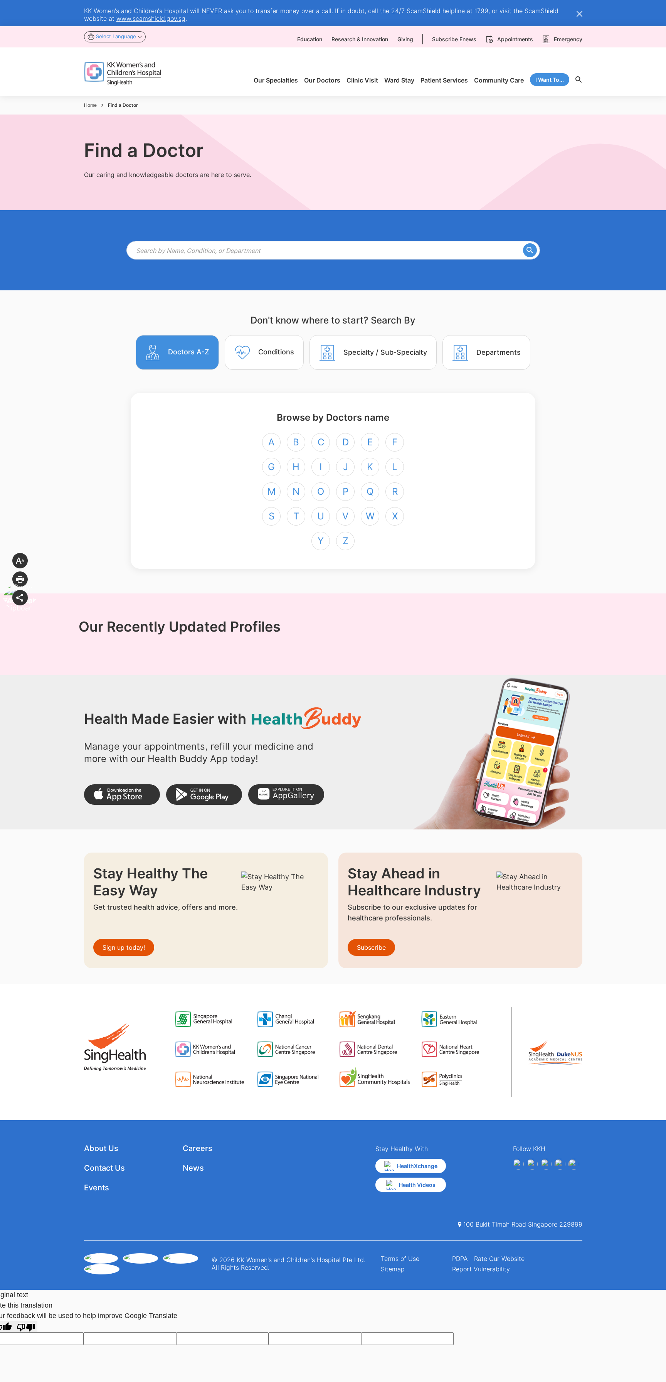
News (193, 1168)
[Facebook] (518, 1164)
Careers (197, 1148)
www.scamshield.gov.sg (150, 18)
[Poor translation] (25, 1326)
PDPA (460, 1258)
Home (90, 105)
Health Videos (417, 1184)
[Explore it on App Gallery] (286, 794)
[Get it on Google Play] (204, 794)
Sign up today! (124, 947)
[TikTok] (573, 1164)
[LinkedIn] (560, 1164)
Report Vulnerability (481, 1269)
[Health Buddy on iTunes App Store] (122, 794)
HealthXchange (417, 1166)
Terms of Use (400, 1258)
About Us (101, 1148)
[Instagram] (546, 1164)
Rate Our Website (499, 1258)
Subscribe (371, 947)
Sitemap (393, 1269)
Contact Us (104, 1168)
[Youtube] (532, 1164)
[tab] (177, 352)
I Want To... (549, 79)
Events (96, 1187)
